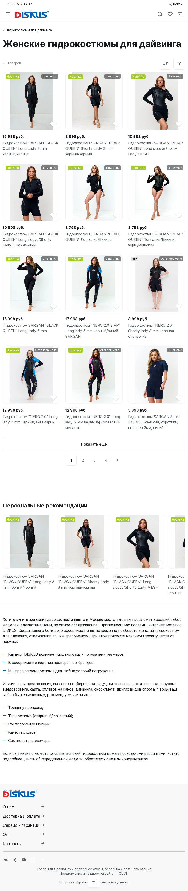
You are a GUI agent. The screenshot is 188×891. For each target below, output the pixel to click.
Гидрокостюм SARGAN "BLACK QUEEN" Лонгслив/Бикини (93, 237)
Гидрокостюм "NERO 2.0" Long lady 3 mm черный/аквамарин (30, 419)
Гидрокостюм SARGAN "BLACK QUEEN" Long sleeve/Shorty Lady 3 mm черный (30, 239)
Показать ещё (94, 444)
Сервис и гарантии (21, 825)
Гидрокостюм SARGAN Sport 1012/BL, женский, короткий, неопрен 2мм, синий (154, 422)
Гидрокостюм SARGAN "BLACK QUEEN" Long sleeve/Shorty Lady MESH (156, 148)
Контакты (12, 843)
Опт (6, 834)
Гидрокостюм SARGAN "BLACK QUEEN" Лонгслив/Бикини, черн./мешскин (156, 239)
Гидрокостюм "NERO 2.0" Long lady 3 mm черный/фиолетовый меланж (92, 422)
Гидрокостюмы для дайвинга (29, 30)
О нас (8, 807)
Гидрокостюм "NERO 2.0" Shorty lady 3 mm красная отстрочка (151, 331)
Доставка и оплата (21, 816)
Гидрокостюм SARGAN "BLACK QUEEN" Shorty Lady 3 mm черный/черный (93, 148)
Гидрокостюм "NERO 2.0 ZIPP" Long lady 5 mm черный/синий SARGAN (92, 331)
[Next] (116, 460)
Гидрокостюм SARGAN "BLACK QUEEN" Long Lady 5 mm (30, 328)
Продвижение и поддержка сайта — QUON (94, 873)
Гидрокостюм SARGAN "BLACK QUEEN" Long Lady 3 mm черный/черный (30, 148)
